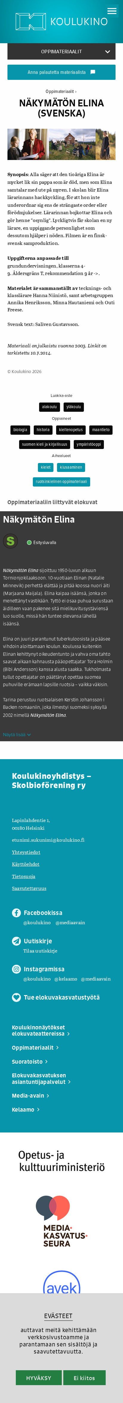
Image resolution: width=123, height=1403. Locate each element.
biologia (20, 430)
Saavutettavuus (29, 888)
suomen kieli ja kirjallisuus (44, 445)
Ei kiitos (84, 1378)
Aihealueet (61, 455)
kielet (45, 467)
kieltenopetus (71, 430)
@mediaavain (70, 922)
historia (43, 430)
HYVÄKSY (38, 1378)
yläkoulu (74, 407)
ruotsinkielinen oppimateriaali (61, 482)
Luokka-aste (62, 395)
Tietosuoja (23, 876)
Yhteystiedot (26, 852)
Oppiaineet (61, 418)
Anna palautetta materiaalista (62, 72)
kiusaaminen (71, 467)
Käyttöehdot (26, 863)
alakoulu (49, 407)
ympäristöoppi (89, 445)
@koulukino (37, 922)
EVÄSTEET (58, 1316)
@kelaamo (65, 978)
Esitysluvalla (44, 543)
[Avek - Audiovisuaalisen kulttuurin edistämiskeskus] (61, 1289)
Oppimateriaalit (61, 91)
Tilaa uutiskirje (40, 950)
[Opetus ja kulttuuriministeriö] (61, 1161)
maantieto (101, 430)
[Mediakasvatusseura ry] (61, 1221)
